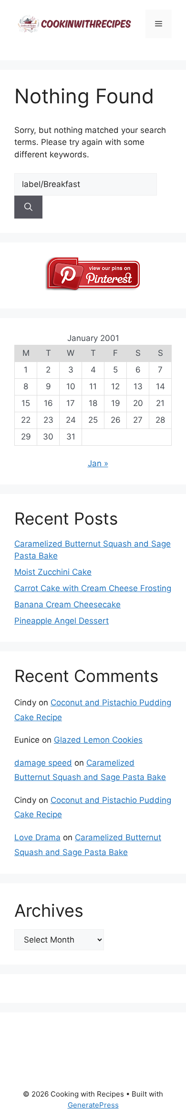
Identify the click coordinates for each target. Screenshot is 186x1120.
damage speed (43, 763)
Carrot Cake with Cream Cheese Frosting (92, 588)
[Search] (28, 207)
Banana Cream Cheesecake (67, 604)
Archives (48, 910)
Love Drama (37, 837)
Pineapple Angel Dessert (61, 621)
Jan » (98, 463)
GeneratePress (93, 1104)
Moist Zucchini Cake (53, 572)
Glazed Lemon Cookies (98, 740)
